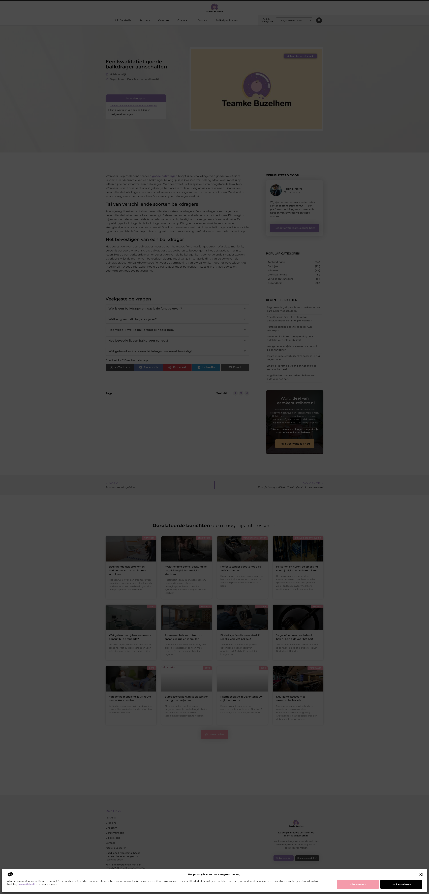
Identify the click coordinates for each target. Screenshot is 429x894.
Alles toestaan (358, 884)
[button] (420, 874)
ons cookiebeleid (26, 884)
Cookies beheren (401, 884)
